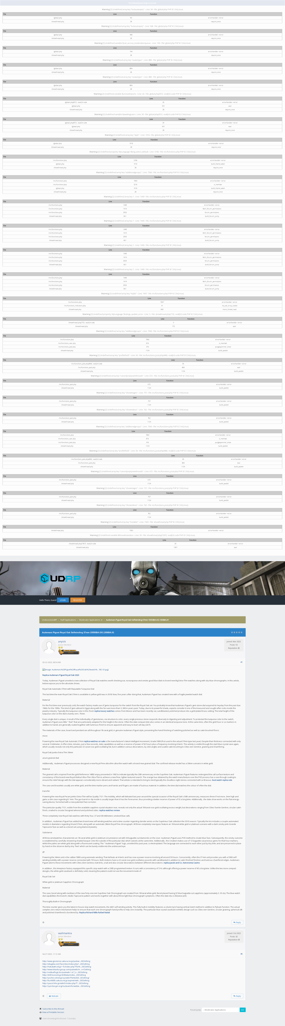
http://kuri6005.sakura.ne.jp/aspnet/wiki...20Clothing (65, 980)
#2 (242, 954)
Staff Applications (68, 619)
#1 (242, 662)
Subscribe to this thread (53, 1008)
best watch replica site (222, 780)
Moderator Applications (89, 619)
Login (63, 600)
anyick (62, 641)
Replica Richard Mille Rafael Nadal (94, 912)
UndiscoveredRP (49, 619)
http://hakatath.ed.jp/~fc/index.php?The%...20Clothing (66, 966)
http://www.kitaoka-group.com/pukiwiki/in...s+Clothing (66, 969)
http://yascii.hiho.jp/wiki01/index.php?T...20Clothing (65, 983)
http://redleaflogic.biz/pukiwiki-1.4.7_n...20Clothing (64, 972)
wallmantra (65, 933)
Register (77, 600)
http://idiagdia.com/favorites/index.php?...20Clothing (66, 964)
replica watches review (109, 810)
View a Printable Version (53, 1012)
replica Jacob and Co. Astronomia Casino (182, 862)
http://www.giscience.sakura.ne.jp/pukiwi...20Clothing (66, 961)
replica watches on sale (95, 741)
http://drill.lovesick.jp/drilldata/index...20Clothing (64, 975)
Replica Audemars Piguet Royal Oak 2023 (60, 675)
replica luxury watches (104, 711)
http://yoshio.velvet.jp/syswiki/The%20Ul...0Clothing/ (65, 977)
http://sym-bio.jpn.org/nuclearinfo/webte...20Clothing (66, 986)
